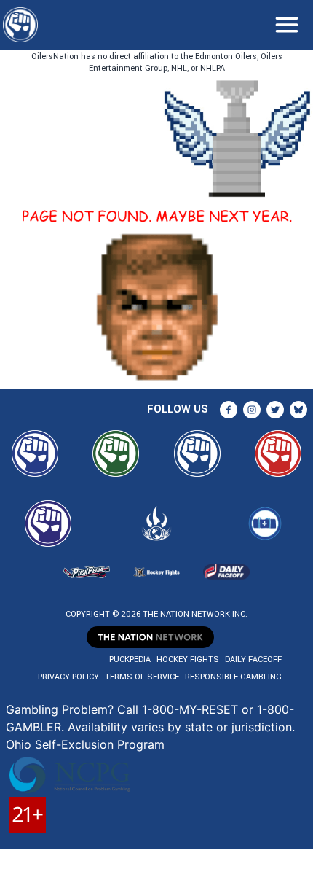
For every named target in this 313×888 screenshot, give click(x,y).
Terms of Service (142, 676)
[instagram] (252, 409)
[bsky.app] (298, 409)
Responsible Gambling (233, 676)
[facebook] (228, 409)
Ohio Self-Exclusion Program (85, 744)
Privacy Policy (68, 676)
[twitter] (275, 409)
